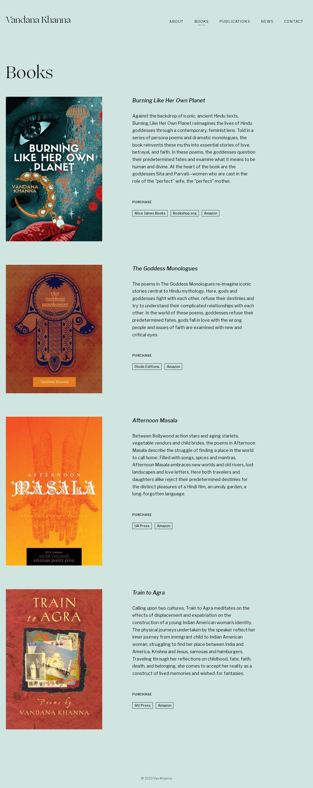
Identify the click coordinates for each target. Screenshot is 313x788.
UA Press (142, 526)
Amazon (210, 213)
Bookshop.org (185, 213)
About (176, 21)
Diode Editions (146, 366)
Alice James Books (150, 213)
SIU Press (142, 705)
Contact (293, 21)
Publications (234, 21)
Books (201, 21)
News (267, 21)
